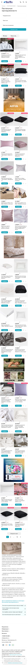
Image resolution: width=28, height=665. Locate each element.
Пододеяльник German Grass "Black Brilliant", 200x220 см (20, 525)
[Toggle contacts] (20, 2)
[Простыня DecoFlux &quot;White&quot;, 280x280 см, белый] (7, 315)
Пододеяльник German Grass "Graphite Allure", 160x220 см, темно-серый (20, 350)
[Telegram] (9, 645)
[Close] (24, 658)
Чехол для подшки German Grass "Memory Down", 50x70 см (7, 277)
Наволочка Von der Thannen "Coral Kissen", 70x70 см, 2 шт (20, 500)
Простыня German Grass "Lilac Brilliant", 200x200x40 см (7, 179)
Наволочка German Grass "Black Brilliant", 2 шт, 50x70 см (20, 81)
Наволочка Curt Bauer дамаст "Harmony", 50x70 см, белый (20, 179)
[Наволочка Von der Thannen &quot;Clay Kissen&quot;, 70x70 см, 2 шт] (7, 70)
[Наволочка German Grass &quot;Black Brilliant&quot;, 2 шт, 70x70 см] (7, 514)
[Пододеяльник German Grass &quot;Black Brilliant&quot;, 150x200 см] (7, 119)
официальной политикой (16, 654)
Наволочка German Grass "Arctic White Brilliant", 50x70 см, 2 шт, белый (6, 451)
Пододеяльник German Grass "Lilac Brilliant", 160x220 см (20, 155)
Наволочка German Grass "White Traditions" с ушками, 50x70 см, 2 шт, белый (20, 56)
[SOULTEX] (8, 2)
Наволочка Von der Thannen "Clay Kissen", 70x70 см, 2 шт (6, 81)
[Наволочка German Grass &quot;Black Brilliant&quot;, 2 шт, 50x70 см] (21, 70)
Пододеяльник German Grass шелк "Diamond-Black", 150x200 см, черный (20, 301)
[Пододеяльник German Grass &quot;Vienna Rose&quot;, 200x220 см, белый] (7, 45)
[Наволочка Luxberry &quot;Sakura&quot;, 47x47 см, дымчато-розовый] (7, 216)
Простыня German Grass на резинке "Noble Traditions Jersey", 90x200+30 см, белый (21, 227)
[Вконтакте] (3, 645)
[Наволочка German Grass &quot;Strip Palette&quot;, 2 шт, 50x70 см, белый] (21, 266)
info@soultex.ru (5, 638)
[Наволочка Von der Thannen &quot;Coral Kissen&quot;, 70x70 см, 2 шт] (21, 489)
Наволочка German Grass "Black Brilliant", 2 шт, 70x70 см (7, 525)
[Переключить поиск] (23, 2)
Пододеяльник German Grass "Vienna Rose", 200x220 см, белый (6, 56)
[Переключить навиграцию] (2, 2)
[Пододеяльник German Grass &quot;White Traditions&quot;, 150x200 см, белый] (21, 440)
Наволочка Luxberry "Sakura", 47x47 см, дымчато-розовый (5, 227)
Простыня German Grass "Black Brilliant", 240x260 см (20, 130)
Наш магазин (5, 630)
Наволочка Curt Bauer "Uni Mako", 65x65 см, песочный (7, 203)
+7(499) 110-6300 (6, 635)
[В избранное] (9, 61)
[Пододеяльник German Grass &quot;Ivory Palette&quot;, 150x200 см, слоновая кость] (7, 389)
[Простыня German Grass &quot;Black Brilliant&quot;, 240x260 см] (21, 119)
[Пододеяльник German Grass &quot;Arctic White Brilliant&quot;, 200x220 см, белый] (21, 415)
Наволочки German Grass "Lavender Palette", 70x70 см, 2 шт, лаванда (20, 400)
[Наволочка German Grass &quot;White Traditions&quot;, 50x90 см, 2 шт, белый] (7, 489)
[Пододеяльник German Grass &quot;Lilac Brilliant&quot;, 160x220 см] (21, 143)
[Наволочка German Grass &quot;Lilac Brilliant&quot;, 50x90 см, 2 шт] (7, 143)
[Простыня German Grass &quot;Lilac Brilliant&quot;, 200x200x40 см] (7, 168)
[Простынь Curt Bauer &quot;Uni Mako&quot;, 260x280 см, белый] (21, 192)
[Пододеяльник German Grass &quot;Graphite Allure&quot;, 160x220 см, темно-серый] (21, 339)
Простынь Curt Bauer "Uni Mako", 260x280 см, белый (20, 203)
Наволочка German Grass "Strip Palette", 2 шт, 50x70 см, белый (20, 277)
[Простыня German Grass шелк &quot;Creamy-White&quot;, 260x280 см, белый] (7, 290)
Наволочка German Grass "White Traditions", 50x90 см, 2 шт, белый (6, 500)
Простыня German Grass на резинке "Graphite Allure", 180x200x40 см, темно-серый (7, 351)
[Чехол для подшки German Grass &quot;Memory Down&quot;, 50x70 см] (7, 266)
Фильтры (5, 35)
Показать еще (14, 29)
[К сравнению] (12, 61)
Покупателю (5, 626)
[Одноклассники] (6, 645)
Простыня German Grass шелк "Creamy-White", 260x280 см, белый (6, 301)
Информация (5, 628)
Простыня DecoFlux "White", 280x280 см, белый (7, 325)
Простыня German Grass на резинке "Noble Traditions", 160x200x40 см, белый (7, 426)
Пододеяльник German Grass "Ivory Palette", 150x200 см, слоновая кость (6, 401)
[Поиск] (3, 663)
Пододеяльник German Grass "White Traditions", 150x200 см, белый (20, 451)
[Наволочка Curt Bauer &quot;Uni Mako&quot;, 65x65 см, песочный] (7, 192)
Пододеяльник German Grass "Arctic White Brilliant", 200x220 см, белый (20, 426)
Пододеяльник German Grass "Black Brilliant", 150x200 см (6, 130)
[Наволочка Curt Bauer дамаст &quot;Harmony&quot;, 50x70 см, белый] (21, 168)
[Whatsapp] (13, 645)
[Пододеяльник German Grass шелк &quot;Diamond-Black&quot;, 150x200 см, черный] (21, 290)
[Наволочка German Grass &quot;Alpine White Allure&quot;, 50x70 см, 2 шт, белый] (21, 315)
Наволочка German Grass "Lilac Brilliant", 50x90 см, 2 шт (6, 155)
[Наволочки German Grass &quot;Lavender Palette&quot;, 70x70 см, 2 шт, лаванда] (21, 389)
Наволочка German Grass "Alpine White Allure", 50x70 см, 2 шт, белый (20, 326)
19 (17, 537)
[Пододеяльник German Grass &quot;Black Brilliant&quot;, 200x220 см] (21, 514)
